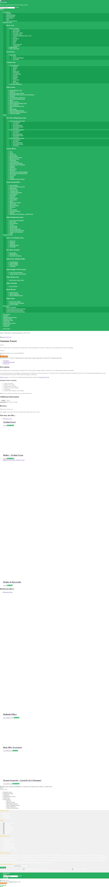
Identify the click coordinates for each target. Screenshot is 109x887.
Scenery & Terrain (7, 234)
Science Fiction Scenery (12, 808)
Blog (7, 19)
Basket (5, 877)
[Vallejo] (5, 833)
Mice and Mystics (14, 104)
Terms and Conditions (8, 847)
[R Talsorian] (6, 831)
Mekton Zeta (13, 204)
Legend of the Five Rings (16, 163)
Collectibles (6, 795)
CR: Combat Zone (14, 65)
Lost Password (7, 816)
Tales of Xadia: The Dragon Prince (18, 173)
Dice (58, 855)
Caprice (15, 37)
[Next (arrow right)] (2, 886)
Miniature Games (7, 22)
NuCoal (15, 40)
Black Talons (16, 31)
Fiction (75, 855)
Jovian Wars (13, 55)
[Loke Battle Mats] (8, 829)
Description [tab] (6, 360)
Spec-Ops (23, 860)
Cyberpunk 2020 (14, 191)
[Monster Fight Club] (8, 830)
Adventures (16, 124)
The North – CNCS (18, 32)
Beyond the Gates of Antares (17, 93)
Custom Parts (16, 45)
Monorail (56, 857)
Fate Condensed (14, 223)
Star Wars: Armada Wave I (63, 860)
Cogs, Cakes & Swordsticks (17, 220)
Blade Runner (13, 188)
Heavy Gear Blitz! (14, 28)
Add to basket (4, 356)
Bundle (1, 855)
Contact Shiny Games (8, 846)
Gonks (97, 855)
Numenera (12, 166)
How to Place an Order (9, 840)
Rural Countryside (14, 294)
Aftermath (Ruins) (14, 245)
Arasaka (15, 68)
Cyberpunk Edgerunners (16, 84)
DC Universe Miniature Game (17, 99)
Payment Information (8, 843)
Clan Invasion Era (29, 855)
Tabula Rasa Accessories (92, 860)
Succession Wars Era (76, 860)
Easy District (13, 253)
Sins (11, 208)
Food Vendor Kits (87, 855)
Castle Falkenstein (14, 162)
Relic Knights (13, 109)
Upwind (12, 176)
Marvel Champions (11, 307)
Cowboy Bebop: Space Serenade (14, 310)
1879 (11, 151)
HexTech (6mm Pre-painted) (17, 303)
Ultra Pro (44, 862)
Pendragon (12, 167)
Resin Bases (95, 857)
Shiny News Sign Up (11, 21)
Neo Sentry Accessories (16, 255)
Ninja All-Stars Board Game (17, 106)
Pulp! (11, 107)
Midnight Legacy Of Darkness (17, 164)
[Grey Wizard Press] (8, 827)
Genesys (12, 224)
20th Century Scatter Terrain (17, 280)
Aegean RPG (13, 154)
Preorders (8, 13)
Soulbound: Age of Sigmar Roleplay (19, 172)
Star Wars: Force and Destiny (17, 138)
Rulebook (4, 859)
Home (1, 333)
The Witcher (13, 174)
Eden (14, 43)
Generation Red (17, 74)
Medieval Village (14, 265)
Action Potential (14, 185)
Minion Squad (49, 857)
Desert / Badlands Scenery (16, 295)
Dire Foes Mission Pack (66, 855)
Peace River (16, 38)
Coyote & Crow (14, 189)
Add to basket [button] (10, 425)
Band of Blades (13, 156)
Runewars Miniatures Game (17, 110)
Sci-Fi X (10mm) (14, 304)
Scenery (12, 860)
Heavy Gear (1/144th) (15, 301)
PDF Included (73, 857)
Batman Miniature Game (16, 90)
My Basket (6, 815)
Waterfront (12, 244)
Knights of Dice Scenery (9, 323)
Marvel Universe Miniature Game (18, 103)
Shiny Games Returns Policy (10, 848)
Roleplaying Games (8, 320)
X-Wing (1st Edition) (15, 113)
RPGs (4, 115)
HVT (22, 857)
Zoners (14, 81)
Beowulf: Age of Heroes (16, 157)
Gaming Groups (7, 817)
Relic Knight (88, 857)
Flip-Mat (81, 855)
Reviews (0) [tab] (6, 363)
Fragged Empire (14, 198)
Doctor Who (13, 195)
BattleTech (12, 91)
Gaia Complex (13, 199)
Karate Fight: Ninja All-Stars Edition (15, 311)
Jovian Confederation (18, 57)
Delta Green (13, 221)
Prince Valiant (13, 169)
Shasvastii (18, 860)
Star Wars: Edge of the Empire (17, 121)
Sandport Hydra (14, 254)
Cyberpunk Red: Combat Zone (17, 97)
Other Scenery (6, 324)
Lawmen (15, 75)
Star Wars (54, 860)
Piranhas (15, 78)
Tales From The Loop (15, 229)
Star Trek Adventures (15, 211)
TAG (100, 860)
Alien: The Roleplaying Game (17, 186)
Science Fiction (13, 286)
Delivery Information (8, 844)
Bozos (14, 69)
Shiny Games (3, 2)
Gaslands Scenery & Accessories (18, 274)
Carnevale (12, 96)
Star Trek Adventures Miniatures (43, 860)
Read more (10, 585)
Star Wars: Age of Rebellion (17, 129)
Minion (43, 857)
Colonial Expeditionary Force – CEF (22, 35)
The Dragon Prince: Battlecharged (18, 112)
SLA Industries (13, 209)
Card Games (6, 306)
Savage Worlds (13, 227)
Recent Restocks (10, 16)
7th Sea (11, 153)
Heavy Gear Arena (14, 48)
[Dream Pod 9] (7, 824)
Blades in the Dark (14, 159)
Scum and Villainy (14, 205)
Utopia (14, 41)
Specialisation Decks (18, 126)
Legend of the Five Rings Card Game (15, 309)
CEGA (14, 56)
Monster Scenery (14, 292)
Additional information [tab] (9, 362)
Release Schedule (10, 15)
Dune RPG (12, 197)
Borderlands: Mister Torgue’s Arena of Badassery (22, 94)
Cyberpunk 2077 (50, 855)
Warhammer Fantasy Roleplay (17, 179)
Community (6, 326)
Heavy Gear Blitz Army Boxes (10, 857)
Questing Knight (81, 857)
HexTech (8, 800)
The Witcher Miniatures (32, 862)
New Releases (6, 12)
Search (17, 7)
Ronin (101, 857)
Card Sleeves (18, 855)
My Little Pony (13, 226)
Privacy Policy (7, 850)
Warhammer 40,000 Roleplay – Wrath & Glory (21, 214)
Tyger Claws (16, 79)
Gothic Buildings (14, 263)
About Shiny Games (8, 838)
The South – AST (17, 34)
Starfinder (12, 212)
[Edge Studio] (7, 826)
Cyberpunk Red (14, 194)
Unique (48, 862)
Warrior (52, 862)
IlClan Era (26, 857)
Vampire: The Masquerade (16, 232)
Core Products (16, 30)
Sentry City (12, 241)
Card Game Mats (8, 855)
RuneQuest (12, 170)
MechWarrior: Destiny (15, 202)
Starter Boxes (9, 18)
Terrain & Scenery (17, 44)
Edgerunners (16, 72)
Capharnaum (13, 160)
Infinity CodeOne (14, 102)
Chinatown (12, 242)
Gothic (102, 855)
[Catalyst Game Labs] (9, 823)
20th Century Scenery (11, 803)
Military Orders (38, 857)
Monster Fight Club (57, 358)
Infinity (11, 100)
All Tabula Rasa (14, 262)
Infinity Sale (33, 857)
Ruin (105, 857)
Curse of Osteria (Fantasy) (16, 272)
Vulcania (12, 177)
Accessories (16, 59)
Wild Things (16, 82)
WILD (11, 233)
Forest (46, 358)
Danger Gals (16, 71)
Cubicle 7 (41, 855)
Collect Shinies (7, 841)
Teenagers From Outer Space (17, 230)
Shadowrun (12, 207)
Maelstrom (15, 77)
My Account (6, 813)
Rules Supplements (17, 125)
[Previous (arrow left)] (0, 886)
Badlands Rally (13, 47)
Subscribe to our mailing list (7, 865)
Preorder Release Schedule (10, 317)
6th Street (15, 66)
